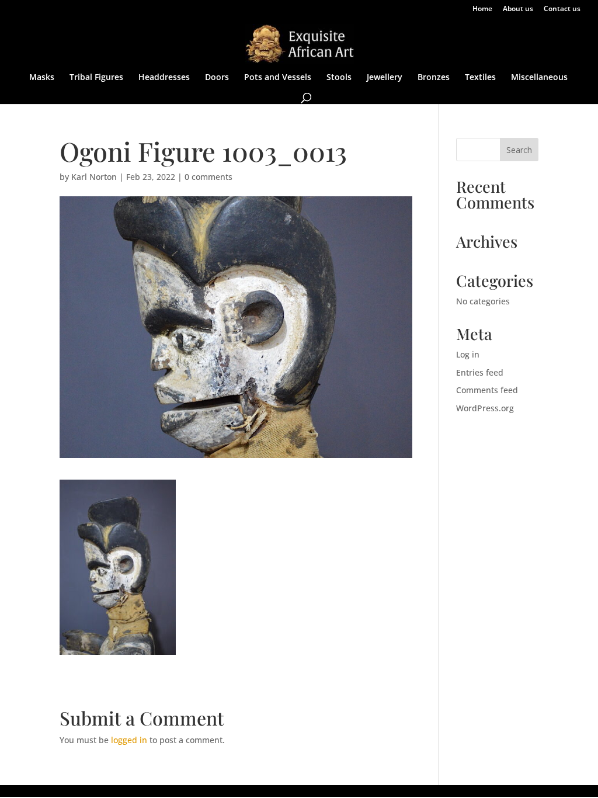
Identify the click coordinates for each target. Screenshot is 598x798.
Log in (467, 354)
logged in (129, 739)
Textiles (480, 77)
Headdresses (164, 77)
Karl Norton (94, 176)
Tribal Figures (96, 77)
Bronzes (434, 77)
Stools (339, 77)
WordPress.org (485, 408)
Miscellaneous (539, 77)
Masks (41, 77)
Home (482, 9)
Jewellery (384, 77)
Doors (217, 77)
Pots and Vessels (277, 77)
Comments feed (487, 389)
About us (518, 9)
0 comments (208, 176)
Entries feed (479, 372)
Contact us (562, 9)
